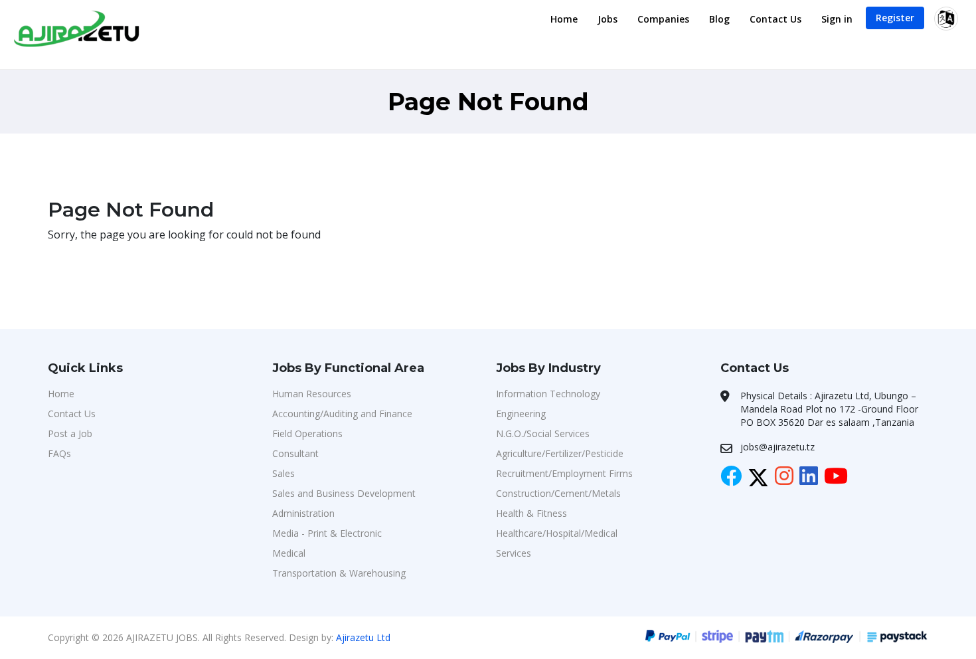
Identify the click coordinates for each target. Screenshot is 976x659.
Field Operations (307, 433)
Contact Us (775, 19)
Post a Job (70, 433)
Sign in (837, 19)
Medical (288, 553)
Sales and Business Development (344, 493)
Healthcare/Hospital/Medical (556, 533)
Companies (663, 19)
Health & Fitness (531, 513)
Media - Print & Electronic (327, 533)
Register (895, 17)
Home (564, 19)
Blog (719, 19)
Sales (283, 473)
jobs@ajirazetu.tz (777, 446)
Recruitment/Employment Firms (564, 473)
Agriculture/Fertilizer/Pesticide (559, 453)
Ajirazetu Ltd (363, 637)
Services (513, 553)
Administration (303, 513)
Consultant (295, 453)
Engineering (521, 413)
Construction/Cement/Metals (558, 493)
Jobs (607, 19)
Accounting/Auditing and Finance (342, 413)
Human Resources (311, 393)
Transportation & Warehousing (339, 573)
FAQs (59, 453)
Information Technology (548, 393)
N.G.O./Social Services (543, 433)
